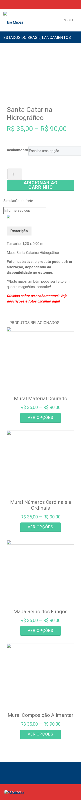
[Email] (19, 4)
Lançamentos (56, 37)
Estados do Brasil (21, 37)
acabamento (17, 150)
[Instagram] (69, 4)
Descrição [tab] (19, 231)
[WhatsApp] (12, 4)
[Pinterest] (76, 4)
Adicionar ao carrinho (41, 185)
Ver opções (40, 417)
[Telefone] (4, 4)
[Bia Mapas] (29, 17)
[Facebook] (63, 4)
